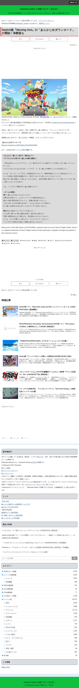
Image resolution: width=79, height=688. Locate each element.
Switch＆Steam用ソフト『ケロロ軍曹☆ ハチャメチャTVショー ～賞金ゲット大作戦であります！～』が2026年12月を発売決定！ (38, 536)
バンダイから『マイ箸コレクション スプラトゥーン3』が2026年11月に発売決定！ (30, 530)
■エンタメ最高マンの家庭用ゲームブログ (16, 504)
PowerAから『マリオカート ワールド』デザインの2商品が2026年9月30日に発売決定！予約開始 (35, 547)
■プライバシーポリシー (10, 470)
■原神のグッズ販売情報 (10, 512)
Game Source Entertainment (63, 122)
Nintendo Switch (26, 240)
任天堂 (34, 462)
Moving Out (7, 243)
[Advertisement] (39, 63)
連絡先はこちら (44, 23)
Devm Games (16, 243)
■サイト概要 (6, 468)
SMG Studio (43, 240)
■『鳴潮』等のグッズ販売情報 (12, 515)
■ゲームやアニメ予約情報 (10, 518)
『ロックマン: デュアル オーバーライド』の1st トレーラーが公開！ (25, 552)
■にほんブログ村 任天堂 (10, 507)
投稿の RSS (6, 667)
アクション (6, 240)
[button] (74, 558)
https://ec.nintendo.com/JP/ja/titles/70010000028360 (19, 145)
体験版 (35, 240)
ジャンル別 (15, 240)
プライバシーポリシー (46, 20)
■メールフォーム (7, 473)
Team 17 (51, 240)
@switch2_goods (22, 23)
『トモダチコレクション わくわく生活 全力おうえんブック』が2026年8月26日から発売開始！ (34, 543)
